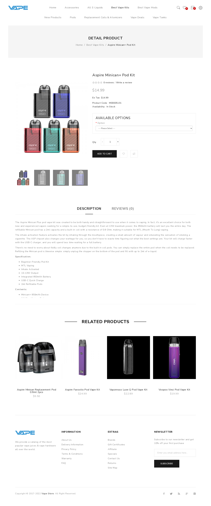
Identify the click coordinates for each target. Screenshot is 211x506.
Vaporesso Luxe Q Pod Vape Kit (129, 389)
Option (101, 123)
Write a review (124, 82)
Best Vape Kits (95, 44)
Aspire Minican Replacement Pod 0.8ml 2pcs (36, 391)
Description (89, 208)
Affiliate (112, 449)
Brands (111, 440)
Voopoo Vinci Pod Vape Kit (174, 389)
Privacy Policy (68, 449)
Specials (112, 453)
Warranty (66, 458)
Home (79, 44)
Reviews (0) (123, 208)
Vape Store (48, 493)
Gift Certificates (116, 444)
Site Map (112, 467)
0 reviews (108, 82)
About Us (66, 440)
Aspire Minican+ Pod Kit (121, 44)
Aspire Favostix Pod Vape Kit (82, 389)
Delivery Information (72, 444)
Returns (112, 463)
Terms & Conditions (72, 453)
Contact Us (114, 458)
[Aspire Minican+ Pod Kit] (23, 178)
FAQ (63, 463)
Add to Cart (104, 153)
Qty (94, 142)
